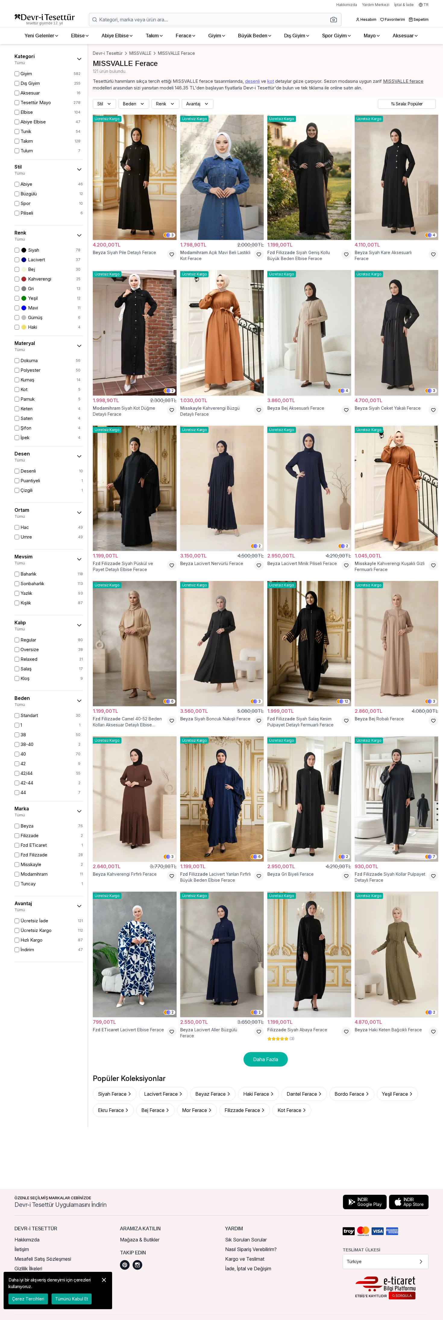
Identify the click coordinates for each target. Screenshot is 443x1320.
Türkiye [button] (354, 1261)
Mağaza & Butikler (139, 1240)
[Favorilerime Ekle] (172, 254)
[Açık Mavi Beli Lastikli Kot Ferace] (222, 177)
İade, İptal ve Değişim (248, 1269)
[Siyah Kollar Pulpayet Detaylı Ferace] (396, 799)
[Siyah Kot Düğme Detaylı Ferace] (135, 332)
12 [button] (346, 701)
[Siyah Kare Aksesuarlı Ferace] (396, 177)
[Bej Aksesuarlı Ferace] (309, 332)
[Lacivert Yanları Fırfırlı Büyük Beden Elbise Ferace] (222, 799)
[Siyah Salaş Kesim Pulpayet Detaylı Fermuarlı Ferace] (309, 643)
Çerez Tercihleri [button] (28, 1298)
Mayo (370, 35)
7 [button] (434, 856)
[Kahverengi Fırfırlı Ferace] (135, 799)
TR (426, 4)
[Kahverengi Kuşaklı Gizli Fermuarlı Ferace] (396, 488)
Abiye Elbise (115, 35)
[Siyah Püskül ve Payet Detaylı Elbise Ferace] (135, 488)
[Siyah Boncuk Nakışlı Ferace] (222, 643)
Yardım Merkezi (375, 4)
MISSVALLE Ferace (176, 53)
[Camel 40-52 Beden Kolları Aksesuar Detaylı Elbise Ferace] (135, 643)
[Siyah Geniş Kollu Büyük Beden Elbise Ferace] (309, 177)
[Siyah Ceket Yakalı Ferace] (396, 332)
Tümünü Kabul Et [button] (71, 1298)
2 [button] (172, 390)
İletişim (21, 1249)
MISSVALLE (140, 53)
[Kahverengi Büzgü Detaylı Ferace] (222, 332)
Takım (152, 35)
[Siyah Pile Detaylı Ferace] (135, 177)
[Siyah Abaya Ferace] (309, 954)
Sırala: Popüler (409, 103)
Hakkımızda (346, 4)
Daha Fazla (265, 1059)
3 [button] (172, 235)
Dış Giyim (294, 35)
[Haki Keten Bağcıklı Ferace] (396, 954)
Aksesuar (403, 35)
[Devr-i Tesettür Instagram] (137, 1265)
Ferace (183, 35)
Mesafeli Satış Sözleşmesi (42, 1259)
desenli (252, 81)
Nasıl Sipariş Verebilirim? (251, 1249)
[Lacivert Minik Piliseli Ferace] (309, 488)
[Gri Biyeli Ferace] (309, 799)
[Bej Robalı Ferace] (396, 643)
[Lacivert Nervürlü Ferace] (222, 488)
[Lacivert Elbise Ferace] (135, 954)
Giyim (214, 35)
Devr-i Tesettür (108, 53)
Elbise (78, 35)
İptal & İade (404, 4)
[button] (335, 20)
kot (270, 81)
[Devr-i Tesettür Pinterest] (125, 1265)
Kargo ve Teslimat (244, 1259)
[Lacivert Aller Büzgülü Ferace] (222, 954)
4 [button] (434, 235)
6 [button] (172, 701)
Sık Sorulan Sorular (246, 1240)
